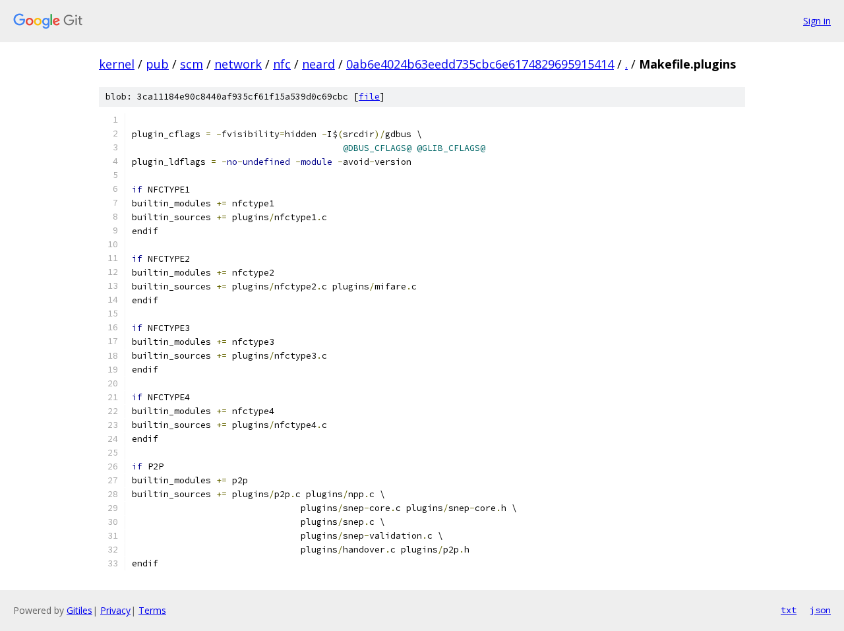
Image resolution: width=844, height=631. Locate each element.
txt (789, 610)
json (820, 610)
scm (191, 64)
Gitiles (79, 610)
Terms (152, 610)
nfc (282, 64)
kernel (117, 64)
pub (157, 64)
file (369, 96)
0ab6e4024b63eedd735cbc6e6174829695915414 (480, 64)
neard (318, 64)
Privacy (115, 610)
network (238, 64)
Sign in (817, 21)
